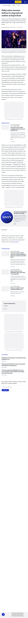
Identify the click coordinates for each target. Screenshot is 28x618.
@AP (6, 308)
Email (12, 229)
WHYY (5, 2)
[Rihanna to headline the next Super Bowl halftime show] (6, 289)
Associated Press (6, 27)
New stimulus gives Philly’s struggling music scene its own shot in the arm (17, 129)
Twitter (10, 229)
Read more (6, 305)
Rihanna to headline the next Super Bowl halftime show (17, 288)
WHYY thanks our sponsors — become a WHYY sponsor (14, 119)
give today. (16, 241)
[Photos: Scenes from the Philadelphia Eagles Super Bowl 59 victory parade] (6, 273)
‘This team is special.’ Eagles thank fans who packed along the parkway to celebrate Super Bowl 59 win (18, 255)
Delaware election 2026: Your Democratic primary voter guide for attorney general (13, 364)
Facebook (7, 229)
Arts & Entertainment (7, 5)
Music (14, 5)
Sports (18, 5)
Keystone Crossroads (15, 124)
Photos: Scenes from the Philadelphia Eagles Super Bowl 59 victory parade (17, 272)
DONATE (18, 2)
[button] (3, 614)
